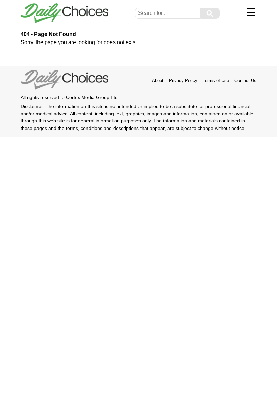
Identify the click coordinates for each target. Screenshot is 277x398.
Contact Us (245, 80)
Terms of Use (216, 80)
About (157, 80)
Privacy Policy (183, 80)
